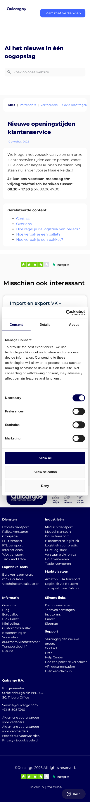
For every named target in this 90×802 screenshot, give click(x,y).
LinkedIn (36, 787)
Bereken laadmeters (17, 574)
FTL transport (12, 545)
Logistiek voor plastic (61, 545)
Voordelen (10, 637)
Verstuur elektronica (60, 554)
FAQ (48, 653)
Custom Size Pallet (16, 628)
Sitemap (51, 624)
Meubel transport (58, 532)
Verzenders (28, 105)
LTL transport (12, 541)
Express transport (15, 527)
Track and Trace (14, 559)
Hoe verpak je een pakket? (39, 239)
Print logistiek (56, 550)
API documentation (60, 666)
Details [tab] (45, 324)
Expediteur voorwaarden (21, 736)
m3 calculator (12, 579)
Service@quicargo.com (20, 705)
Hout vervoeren (57, 559)
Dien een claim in (58, 671)
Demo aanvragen (58, 605)
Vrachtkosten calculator (20, 584)
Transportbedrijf (14, 646)
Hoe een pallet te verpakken (66, 662)
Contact (23, 219)
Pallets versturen (15, 532)
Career (50, 619)
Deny (45, 486)
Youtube (54, 787)
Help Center (54, 657)
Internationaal (13, 550)
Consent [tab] (16, 324)
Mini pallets (11, 624)
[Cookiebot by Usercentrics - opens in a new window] (66, 312)
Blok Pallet (10, 619)
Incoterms (53, 614)
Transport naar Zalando (62, 588)
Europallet (10, 614)
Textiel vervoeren (58, 564)
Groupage (9, 536)
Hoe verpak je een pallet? (38, 234)
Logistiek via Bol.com (61, 584)
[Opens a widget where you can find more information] (74, 794)
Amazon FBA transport (62, 579)
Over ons (24, 224)
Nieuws (7, 651)
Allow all (45, 458)
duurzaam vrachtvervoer (21, 642)
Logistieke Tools (15, 567)
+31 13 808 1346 (13, 710)
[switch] (79, 411)
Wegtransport (13, 554)
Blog (6, 610)
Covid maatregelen (76, 105)
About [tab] (74, 324)
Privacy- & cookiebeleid (20, 740)
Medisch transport (59, 527)
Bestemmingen (14, 633)
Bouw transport (57, 536)
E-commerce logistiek (62, 541)
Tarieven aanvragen (60, 610)
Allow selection (45, 472)
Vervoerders (49, 105)
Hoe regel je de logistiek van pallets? (48, 229)
